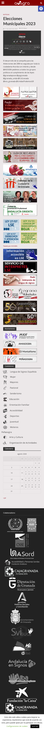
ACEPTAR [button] (35, 726)
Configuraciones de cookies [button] (17, 726)
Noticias (6, 15)
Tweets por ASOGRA (10, 246)
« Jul (4, 498)
